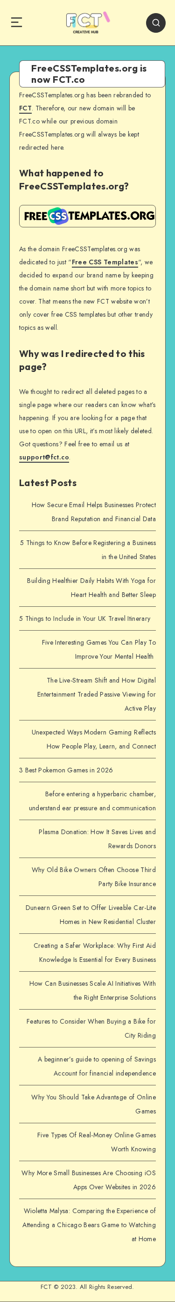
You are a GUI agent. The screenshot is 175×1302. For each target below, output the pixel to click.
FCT (25, 108)
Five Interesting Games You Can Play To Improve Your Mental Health (99, 649)
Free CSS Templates (105, 262)
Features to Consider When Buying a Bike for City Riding (91, 1028)
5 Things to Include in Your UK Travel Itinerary (84, 618)
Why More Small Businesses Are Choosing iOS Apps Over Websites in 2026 (88, 1180)
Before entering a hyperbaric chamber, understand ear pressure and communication (92, 801)
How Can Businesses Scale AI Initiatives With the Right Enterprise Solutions (92, 990)
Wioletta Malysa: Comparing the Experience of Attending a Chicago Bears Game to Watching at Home (89, 1225)
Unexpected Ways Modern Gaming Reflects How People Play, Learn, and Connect (94, 739)
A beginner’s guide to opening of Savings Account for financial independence (97, 1066)
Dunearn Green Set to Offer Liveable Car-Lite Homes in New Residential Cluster (91, 914)
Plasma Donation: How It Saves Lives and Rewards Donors (97, 839)
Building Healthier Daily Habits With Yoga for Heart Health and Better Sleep (91, 587)
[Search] (156, 23)
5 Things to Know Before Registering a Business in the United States (88, 549)
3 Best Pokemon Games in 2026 (66, 770)
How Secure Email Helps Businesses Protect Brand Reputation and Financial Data (94, 512)
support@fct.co (44, 457)
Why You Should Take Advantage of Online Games (93, 1104)
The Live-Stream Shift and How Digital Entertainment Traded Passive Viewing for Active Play (96, 694)
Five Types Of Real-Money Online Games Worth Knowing (96, 1142)
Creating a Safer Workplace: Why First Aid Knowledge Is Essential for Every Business (95, 952)
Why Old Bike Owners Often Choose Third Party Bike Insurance (94, 876)
